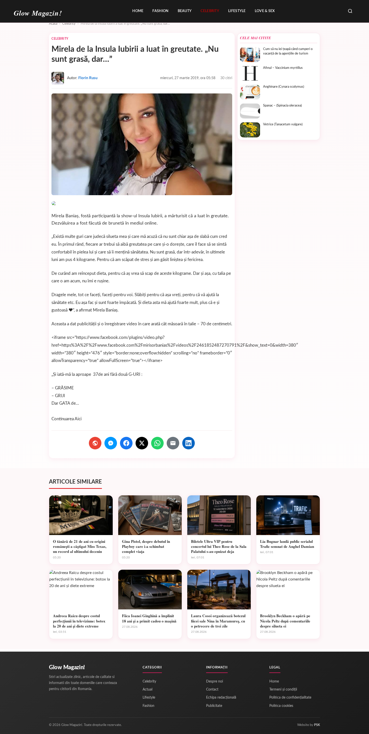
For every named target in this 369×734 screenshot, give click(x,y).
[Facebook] (126, 443)
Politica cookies (281, 706)
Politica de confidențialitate (290, 697)
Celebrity (210, 11)
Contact (212, 689)
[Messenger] (110, 443)
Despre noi (214, 681)
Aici (78, 419)
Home (137, 11)
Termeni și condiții (283, 689)
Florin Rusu (87, 78)
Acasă (53, 23)
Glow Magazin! (67, 667)
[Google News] (95, 443)
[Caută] (350, 11)
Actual (147, 689)
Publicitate (214, 706)
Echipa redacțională (221, 697)
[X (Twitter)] (142, 443)
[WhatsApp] (157, 443)
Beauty (185, 11)
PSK (317, 725)
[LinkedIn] (188, 443)
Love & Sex (265, 11)
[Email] (173, 443)
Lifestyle (237, 11)
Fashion (160, 11)
